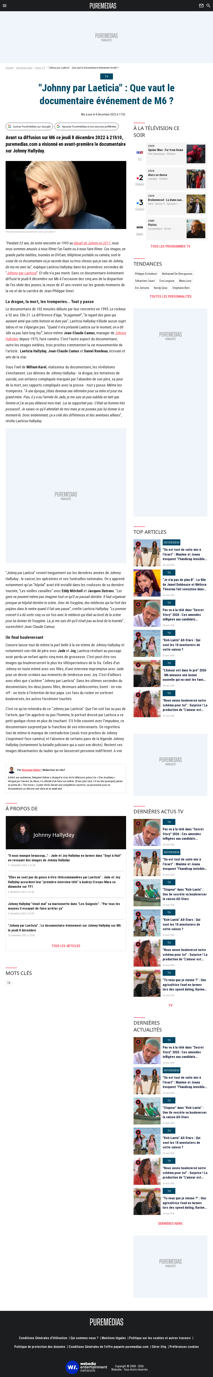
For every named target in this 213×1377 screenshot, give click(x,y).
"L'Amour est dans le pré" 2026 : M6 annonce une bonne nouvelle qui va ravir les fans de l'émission (184, 677)
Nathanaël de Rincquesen (177, 273)
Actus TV (40, 67)
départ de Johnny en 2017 (92, 243)
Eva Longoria (167, 280)
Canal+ (139, 234)
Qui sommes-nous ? (84, 1338)
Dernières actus (24, 67)
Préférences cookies (184, 1347)
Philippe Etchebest (146, 273)
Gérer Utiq (159, 1347)
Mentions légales (114, 1338)
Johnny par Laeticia (21, 273)
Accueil (9, 67)
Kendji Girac (161, 288)
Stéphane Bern (181, 288)
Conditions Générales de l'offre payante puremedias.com (109, 1347)
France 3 (139, 209)
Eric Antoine (142, 288)
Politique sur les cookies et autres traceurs (160, 1338)
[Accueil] (103, 6)
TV (8, 983)
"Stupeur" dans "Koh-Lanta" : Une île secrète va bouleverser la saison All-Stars (185, 894)
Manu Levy (185, 280)
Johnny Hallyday (53, 834)
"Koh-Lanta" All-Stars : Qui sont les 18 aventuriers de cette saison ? (181, 644)
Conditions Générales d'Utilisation (43, 1338)
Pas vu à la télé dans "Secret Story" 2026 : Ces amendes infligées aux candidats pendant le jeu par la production (183, 619)
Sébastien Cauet (145, 280)
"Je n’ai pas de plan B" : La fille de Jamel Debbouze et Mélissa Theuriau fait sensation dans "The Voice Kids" (184, 587)
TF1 (140, 159)
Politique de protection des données (39, 1347)
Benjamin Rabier (31, 769)
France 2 (139, 184)
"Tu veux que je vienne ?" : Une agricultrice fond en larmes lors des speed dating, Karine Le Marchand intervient (184, 987)
